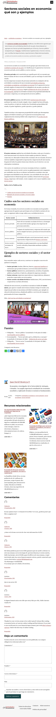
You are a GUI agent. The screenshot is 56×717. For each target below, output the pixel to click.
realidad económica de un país (13, 68)
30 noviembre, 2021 (9, 578)
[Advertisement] (28, 26)
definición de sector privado (38, 339)
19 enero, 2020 (8, 528)
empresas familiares (40, 266)
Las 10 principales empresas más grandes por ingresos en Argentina (14, 411)
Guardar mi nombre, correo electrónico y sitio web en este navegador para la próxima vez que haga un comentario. (28, 691)
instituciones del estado (38, 100)
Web (5, 682)
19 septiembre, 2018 (9, 508)
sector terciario (26, 397)
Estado (18, 51)
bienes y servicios (17, 89)
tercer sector (8, 181)
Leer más (8, 437)
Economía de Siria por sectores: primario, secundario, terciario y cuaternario (15, 471)
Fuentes (9, 197)
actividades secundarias (11, 85)
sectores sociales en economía (17, 44)
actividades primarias (38, 83)
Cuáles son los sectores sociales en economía (20, 192)
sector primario (39, 395)
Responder (7, 517)
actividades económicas (15, 38)
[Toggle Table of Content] (5, 189)
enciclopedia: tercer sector (15, 343)
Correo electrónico (10, 674)
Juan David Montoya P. (20, 382)
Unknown (7, 506)
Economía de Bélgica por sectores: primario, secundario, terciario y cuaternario (40, 427)
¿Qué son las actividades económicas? (19, 298)
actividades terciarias (27, 85)
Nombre (7, 666)
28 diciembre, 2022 (9, 617)
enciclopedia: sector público (16, 335)
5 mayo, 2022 (7, 596)
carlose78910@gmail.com (24, 559)
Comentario (8, 645)
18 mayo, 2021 (8, 547)
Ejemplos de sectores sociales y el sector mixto (21, 194)
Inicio (5, 38)
